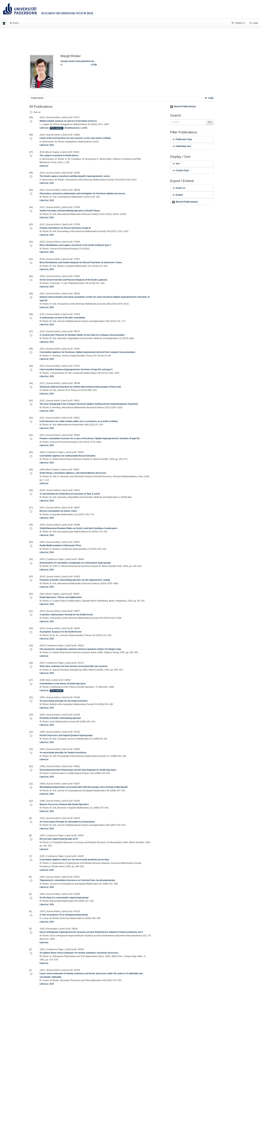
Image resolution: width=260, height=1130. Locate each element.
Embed (179, 195)
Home (16, 23)
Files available (56, 128)
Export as (180, 188)
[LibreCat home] (4, 23)
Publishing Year (183, 146)
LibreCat (44, 128)
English (239, 23)
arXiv (84, 128)
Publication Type (184, 139)
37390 (94, 64)
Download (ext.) (72, 128)
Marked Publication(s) (183, 106)
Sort (178, 163)
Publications (37, 98)
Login (210, 98)
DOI (52, 145)
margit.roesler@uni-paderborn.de (77, 61)
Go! (210, 122)
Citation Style (182, 170)
